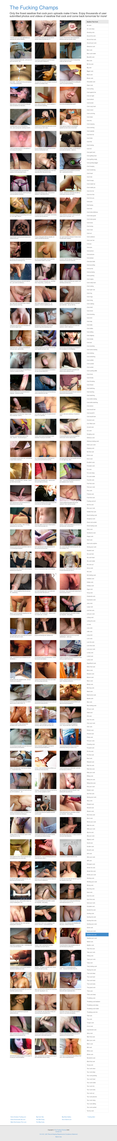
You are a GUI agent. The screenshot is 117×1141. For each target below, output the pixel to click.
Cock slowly (90, 339)
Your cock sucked (91, 1107)
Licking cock (90, 617)
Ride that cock (91, 769)
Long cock (89, 635)
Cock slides (90, 328)
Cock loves (90, 222)
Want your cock (91, 1040)
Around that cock (91, 39)
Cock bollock (90, 99)
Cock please (90, 258)
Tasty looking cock (92, 966)
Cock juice (89, 201)
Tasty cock (90, 963)
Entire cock (90, 455)
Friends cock (90, 494)
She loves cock (91, 815)
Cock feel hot (90, 134)
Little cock (89, 631)
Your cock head (91, 1079)
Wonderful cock (91, 1058)
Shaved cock (90, 808)
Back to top (59, 1137)
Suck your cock (91, 903)
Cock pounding (91, 265)
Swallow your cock (92, 938)
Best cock (89, 60)
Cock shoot (90, 311)
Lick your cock (91, 614)
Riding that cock (91, 783)
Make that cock (91, 667)
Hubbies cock (90, 578)
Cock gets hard (91, 152)
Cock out (89, 233)
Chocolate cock (91, 82)
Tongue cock (90, 1022)
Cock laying (90, 205)
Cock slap (89, 321)
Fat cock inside (91, 476)
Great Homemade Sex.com (18, 1119)
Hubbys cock (90, 585)
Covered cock (90, 420)
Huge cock (90, 589)
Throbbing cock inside (93, 1008)
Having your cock (91, 547)
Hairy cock (90, 529)
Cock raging (90, 279)
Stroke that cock (91, 871)
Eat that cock (90, 452)
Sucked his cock (91, 910)
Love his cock (90, 642)
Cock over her (90, 240)
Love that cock (91, 645)
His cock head (90, 557)
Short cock (90, 818)
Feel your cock (91, 487)
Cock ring (89, 293)
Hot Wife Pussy (40, 1119)
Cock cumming (91, 113)
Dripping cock (90, 448)
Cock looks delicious (92, 212)
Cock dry (89, 120)
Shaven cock (90, 811)
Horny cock (90, 568)
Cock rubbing (90, 304)
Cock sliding (90, 332)
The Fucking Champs (34, 7)
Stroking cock (90, 878)
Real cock (89, 758)
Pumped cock (90, 748)
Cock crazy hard (91, 106)
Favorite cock (90, 480)
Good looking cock (92, 515)
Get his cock (90, 504)
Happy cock (90, 536)
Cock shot (89, 318)
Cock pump (90, 268)
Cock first (89, 141)
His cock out (90, 564)
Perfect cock (90, 730)
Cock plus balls (91, 261)
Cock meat (90, 230)
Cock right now (91, 289)
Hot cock (89, 571)
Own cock (89, 726)
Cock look (89, 208)
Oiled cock (90, 712)
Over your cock (91, 723)
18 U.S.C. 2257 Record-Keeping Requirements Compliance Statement (58, 1134)
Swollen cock (90, 945)
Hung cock (90, 593)
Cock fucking (90, 145)
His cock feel (90, 554)
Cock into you (90, 198)
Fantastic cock (91, 466)
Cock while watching (92, 402)
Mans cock (90, 670)
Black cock (90, 74)
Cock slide (89, 325)
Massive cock (90, 674)
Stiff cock (89, 860)
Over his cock (90, 719)
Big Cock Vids (40, 1117)
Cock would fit (90, 413)
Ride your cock (91, 772)
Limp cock (89, 628)
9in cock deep (90, 29)
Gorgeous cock (91, 519)
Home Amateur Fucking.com (18, 1117)
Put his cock (90, 751)
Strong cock (90, 885)
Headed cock (90, 550)
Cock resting (90, 286)
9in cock (89, 25)
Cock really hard (91, 282)
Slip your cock (90, 836)
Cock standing (91, 346)
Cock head (90, 173)
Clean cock (90, 85)
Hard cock (89, 540)
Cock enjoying (90, 124)
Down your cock (91, 445)
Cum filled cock (91, 423)
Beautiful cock (90, 57)
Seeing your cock (91, 797)
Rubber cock (90, 790)
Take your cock (91, 952)
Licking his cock (91, 621)
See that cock (90, 793)
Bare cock (89, 50)
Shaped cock (90, 804)
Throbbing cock (91, 998)
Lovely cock (90, 652)
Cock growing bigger (92, 163)
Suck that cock (91, 899)
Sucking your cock (92, 924)
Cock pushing (90, 275)
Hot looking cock (91, 575)
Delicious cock (91, 437)
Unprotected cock (91, 1030)
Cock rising (90, 300)
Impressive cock (91, 600)
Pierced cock (90, 734)
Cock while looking (92, 399)
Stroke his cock (91, 867)
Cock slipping (90, 335)
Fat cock (89, 469)
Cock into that (90, 194)
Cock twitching (91, 388)
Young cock (90, 1065)
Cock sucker (90, 367)
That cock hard (91, 977)
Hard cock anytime (92, 543)
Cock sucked (90, 363)
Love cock (89, 638)
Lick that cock (90, 610)
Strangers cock (91, 864)
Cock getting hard (91, 156)
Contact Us (58, 1131)
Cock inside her (91, 184)
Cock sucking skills (92, 371)
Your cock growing (92, 1075)
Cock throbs (90, 378)
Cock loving (90, 226)
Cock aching (90, 89)
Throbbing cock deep (92, 1005)
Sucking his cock (91, 917)
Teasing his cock (91, 970)
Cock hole (89, 177)
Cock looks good (91, 215)
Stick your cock (91, 857)
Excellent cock (91, 462)
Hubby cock (90, 582)
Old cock (89, 716)
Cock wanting (90, 392)
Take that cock (91, 948)
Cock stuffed (90, 360)
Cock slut (89, 342)
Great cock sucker (92, 522)
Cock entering (90, 127)
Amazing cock (90, 32)
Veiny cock (90, 1033)
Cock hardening (91, 170)
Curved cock (90, 427)
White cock (90, 1051)
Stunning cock (90, 889)
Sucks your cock (91, 931)
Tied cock (89, 1015)
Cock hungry (90, 180)
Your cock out (90, 1093)
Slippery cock (90, 839)
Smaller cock (90, 846)
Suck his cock (90, 896)
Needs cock (90, 698)
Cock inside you (91, 187)
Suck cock (89, 892)
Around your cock (91, 43)
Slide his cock (90, 825)
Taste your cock (91, 959)
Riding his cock (91, 779)
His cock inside (91, 561)
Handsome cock (91, 533)
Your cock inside (91, 1082)
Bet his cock (90, 64)
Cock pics (89, 247)
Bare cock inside (91, 53)
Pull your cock (90, 741)
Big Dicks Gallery (66, 1117)
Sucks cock (90, 927)
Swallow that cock (91, 934)
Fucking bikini (91, 1117)
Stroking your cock (92, 882)
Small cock (90, 843)
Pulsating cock (91, 744)
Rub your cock (91, 786)
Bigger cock (90, 71)
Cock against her (91, 92)
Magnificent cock (91, 663)
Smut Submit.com (67, 1119)
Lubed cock (90, 656)
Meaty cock (90, 684)
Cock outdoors (91, 237)
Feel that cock (90, 483)
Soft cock (89, 853)
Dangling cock (90, 434)
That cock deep (91, 973)
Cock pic (89, 244)
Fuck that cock (91, 497)
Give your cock (91, 508)
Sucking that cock (91, 920)
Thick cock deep (91, 994)
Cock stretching (91, 356)
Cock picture (90, 251)
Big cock (89, 67)
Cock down (90, 117)
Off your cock (90, 709)
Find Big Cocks (40, 1122)
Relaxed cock (90, 762)
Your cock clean (91, 1068)
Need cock (90, 691)
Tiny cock (89, 1019)
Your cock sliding (91, 1104)
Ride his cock (90, 765)
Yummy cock (90, 1111)
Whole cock (90, 1054)
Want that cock (91, 1037)
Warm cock (90, 1044)
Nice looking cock (91, 705)
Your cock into (90, 1086)
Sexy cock (89, 800)
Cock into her (90, 191)
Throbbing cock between (93, 1001)
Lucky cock (90, 659)
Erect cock (90, 459)
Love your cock (91, 649)
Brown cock (90, 78)
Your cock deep (91, 1072)
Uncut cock (90, 1026)
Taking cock (90, 956)
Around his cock (91, 36)
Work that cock (91, 1061)
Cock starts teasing (92, 349)
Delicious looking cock (93, 441)
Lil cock (89, 624)
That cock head (91, 980)
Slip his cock (90, 832)
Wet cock (89, 1047)
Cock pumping (91, 272)
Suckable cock (91, 906)
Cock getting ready (92, 159)
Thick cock (90, 991)
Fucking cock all (91, 501)
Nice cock (89, 702)
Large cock (90, 607)
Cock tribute (90, 385)
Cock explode (90, 131)
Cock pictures (90, 254)
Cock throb (90, 374)
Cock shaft (90, 307)
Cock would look (91, 416)
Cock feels (90, 138)
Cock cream (90, 110)
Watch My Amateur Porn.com (18, 1122)
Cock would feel (91, 409)
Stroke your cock (91, 874)
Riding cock (90, 776)
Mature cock (90, 677)
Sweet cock (90, 941)
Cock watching (91, 395)
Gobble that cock (91, 511)
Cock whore (90, 406)
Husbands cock (91, 596)
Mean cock (90, 681)
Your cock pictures (92, 1097)
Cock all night (90, 96)
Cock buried (90, 103)
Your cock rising (91, 1100)
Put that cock (90, 755)
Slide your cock (91, 829)
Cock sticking (90, 353)
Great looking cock (92, 526)
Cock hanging (90, 166)
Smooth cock (90, 850)
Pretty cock (90, 737)
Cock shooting (91, 314)
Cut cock (89, 430)
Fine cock (89, 490)
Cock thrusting (91, 381)
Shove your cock (91, 822)
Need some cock (91, 695)
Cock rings (90, 296)
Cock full (89, 148)
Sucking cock (90, 913)
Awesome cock (91, 46)
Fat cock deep (91, 473)
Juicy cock (89, 603)
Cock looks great (91, 219)
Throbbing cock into (92, 1012)
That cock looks (91, 984)
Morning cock (90, 688)
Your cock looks (91, 1089)
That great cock (91, 987)
